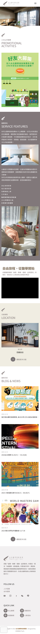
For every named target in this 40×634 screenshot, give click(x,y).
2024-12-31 (4, 414)
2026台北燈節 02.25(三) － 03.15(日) (14, 455)
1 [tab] (17, 24)
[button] (3, 338)
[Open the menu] (35, 3)
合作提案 (7, 591)
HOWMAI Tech (19, 631)
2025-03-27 (4, 528)
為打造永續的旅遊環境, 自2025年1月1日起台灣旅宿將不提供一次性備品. (20, 417)
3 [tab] (22, 24)
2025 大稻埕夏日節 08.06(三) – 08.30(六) (15, 493)
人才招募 (7, 589)
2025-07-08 (4, 490)
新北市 (20, 349)
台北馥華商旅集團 (21, 629)
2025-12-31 (4, 452)
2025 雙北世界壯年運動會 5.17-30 (13, 531)
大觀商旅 (20, 352)
